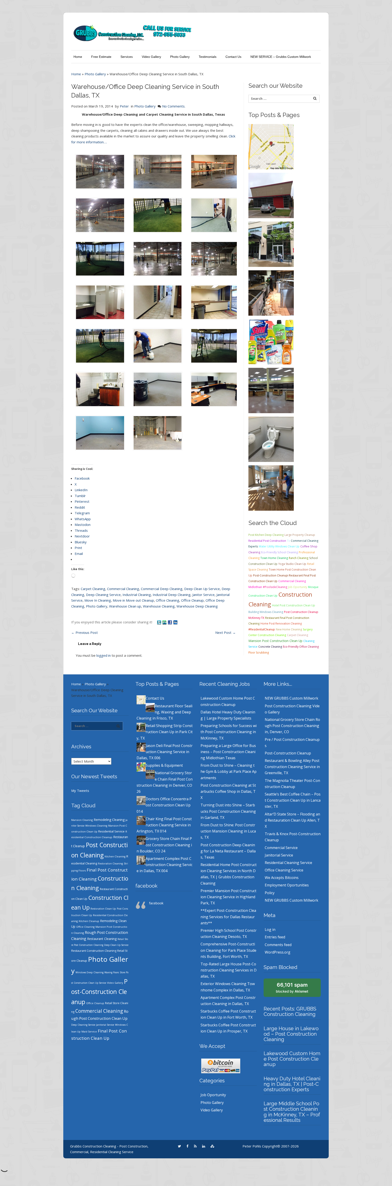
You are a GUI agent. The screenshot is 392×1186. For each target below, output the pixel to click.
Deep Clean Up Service (202, 588)
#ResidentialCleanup (261, 629)
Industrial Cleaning (136, 594)
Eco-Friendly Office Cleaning (301, 647)
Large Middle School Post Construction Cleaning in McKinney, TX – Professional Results (292, 1112)
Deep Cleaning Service (103, 594)
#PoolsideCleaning (275, 587)
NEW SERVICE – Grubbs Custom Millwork (280, 57)
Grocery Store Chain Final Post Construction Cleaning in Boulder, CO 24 (164, 844)
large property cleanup (299, 535)
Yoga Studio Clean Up (292, 564)
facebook (146, 886)
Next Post (225, 632)
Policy (269, 892)
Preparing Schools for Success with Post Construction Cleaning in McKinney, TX (229, 731)
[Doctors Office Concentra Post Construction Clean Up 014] (271, 439)
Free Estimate (101, 57)
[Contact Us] (271, 146)
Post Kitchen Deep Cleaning (266, 535)
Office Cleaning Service (284, 870)
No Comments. (173, 106)
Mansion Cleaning (82, 820)
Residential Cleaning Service (288, 862)
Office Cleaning (167, 600)
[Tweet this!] (159, 622)
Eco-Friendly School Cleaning (279, 552)
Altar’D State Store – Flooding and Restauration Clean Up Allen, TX (292, 820)
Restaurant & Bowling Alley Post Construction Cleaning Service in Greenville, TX (292, 766)
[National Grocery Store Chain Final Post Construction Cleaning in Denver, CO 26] (271, 390)
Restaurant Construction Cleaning (93, 951)
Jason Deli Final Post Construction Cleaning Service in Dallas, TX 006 (165, 751)
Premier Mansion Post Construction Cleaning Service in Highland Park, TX (228, 896)
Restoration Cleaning (110, 863)
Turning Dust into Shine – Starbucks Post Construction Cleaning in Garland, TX (228, 811)
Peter (124, 106)
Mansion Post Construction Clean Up (275, 641)
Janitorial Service (105, 1024)
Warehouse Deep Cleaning (197, 606)
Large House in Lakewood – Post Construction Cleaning (291, 1033)
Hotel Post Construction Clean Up (293, 605)
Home (78, 57)
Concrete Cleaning (270, 647)
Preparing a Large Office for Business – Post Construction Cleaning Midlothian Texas (228, 751)
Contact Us (233, 57)
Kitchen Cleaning (115, 856)
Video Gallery (151, 57)
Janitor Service (203, 594)
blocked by (292, 987)
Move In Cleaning (97, 600)
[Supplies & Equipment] (271, 341)
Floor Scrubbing (258, 652)
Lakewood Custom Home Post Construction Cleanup (292, 1058)
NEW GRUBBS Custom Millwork (291, 698)
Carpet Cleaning (93, 588)
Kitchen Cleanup (89, 921)
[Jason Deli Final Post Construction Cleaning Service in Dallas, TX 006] (271, 292)
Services (126, 57)
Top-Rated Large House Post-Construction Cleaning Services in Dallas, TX (229, 970)
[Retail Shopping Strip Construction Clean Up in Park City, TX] (271, 244)
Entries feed (275, 937)
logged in (103, 655)
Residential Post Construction (267, 541)
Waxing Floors (111, 972)
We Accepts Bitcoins (282, 877)
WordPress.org (277, 952)
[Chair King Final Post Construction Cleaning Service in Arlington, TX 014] (271, 487)
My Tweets (80, 790)
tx (288, 541)
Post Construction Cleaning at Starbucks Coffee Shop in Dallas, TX (228, 791)
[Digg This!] (175, 622)
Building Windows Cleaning (265, 612)
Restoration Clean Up (103, 908)
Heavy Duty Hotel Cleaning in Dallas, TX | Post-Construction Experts (292, 1084)
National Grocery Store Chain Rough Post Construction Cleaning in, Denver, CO (292, 725)
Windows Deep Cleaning (89, 972)
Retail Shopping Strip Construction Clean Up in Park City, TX (165, 731)
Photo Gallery (180, 57)
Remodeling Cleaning (109, 820)
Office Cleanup (192, 600)
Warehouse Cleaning (159, 606)
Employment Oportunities (287, 885)
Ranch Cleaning (298, 558)
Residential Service (111, 831)
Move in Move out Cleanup (133, 600)
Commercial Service (281, 847)
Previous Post (84, 632)
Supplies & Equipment (164, 765)
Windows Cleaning (96, 825)
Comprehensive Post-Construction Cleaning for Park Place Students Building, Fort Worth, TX (228, 950)
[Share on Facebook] (170, 622)
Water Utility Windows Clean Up (279, 546)
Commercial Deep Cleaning (161, 588)
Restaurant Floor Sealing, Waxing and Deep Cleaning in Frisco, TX (164, 712)
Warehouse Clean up (125, 606)
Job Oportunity (297, 587)
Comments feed (278, 944)
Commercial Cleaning (123, 588)
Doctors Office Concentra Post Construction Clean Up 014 (164, 805)
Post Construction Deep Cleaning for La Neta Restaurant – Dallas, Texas (228, 851)
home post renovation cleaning (281, 623)
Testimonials (207, 57)
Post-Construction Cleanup (99, 991)
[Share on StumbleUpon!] (165, 622)
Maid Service (89, 1031)
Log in (270, 929)
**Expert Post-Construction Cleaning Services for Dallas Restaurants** (228, 916)
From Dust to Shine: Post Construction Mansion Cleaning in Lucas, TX (228, 831)
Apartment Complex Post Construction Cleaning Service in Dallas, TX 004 (164, 864)
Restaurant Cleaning (102, 939)
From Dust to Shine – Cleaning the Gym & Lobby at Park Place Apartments (229, 771)
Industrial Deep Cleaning (172, 594)
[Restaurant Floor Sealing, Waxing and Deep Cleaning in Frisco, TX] (271, 195)
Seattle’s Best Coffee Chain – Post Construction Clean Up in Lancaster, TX (293, 800)
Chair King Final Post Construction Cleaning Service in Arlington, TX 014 (164, 825)
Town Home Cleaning (274, 558)
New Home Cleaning (289, 629)
